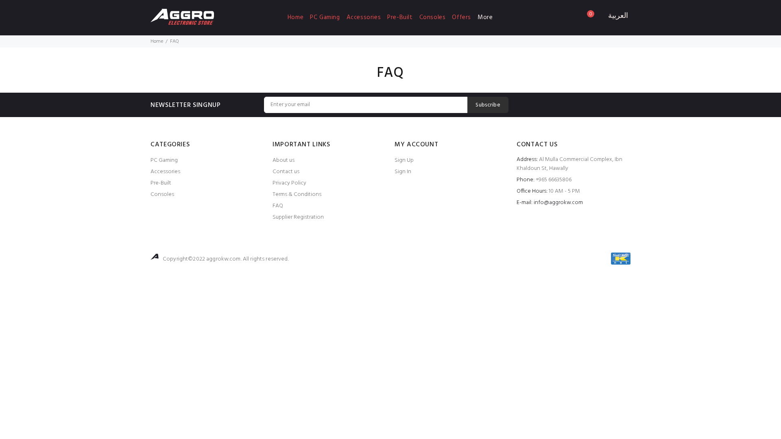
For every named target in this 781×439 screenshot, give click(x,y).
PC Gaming (325, 17)
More (485, 17)
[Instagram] (624, 104)
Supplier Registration (298, 217)
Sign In (403, 171)
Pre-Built (399, 17)
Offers (461, 17)
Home (295, 17)
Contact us (286, 171)
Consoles (432, 17)
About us (284, 160)
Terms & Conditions (297, 194)
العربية (618, 16)
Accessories (364, 17)
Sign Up (404, 160)
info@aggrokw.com (558, 202)
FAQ (278, 206)
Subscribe (488, 105)
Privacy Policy (289, 183)
